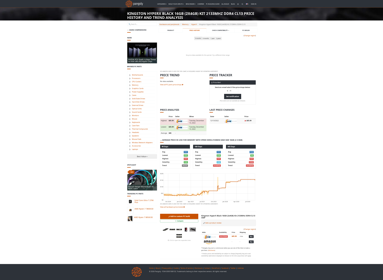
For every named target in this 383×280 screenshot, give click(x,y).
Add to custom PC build (180, 216)
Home (151, 268)
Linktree (240, 268)
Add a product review (213, 223)
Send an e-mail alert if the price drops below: (232, 87)
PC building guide (213, 4)
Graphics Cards (138, 88)
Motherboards (137, 75)
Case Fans (135, 125)
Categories (161, 4)
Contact (207, 268)
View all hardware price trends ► (172, 207)
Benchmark (190, 4)
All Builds (225, 4)
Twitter (233, 268)
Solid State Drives (138, 98)
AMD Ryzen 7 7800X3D (144, 209)
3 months (198, 38)
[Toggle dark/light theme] (238, 4)
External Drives (137, 105)
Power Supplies (138, 92)
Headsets (135, 132)
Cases (134, 95)
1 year (213, 38)
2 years (218, 38)
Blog (233, 4)
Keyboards (136, 122)
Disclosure (211, 250)
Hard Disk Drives (138, 102)
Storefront (216, 268)
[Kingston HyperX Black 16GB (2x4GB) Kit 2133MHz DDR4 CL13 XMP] (165, 229)
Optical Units (137, 109)
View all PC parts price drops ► (172, 85)
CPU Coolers (136, 82)
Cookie (176, 268)
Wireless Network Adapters (142, 142)
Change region (249, 35)
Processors (136, 78)
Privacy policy (167, 268)
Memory (135, 85)
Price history (194, 30)
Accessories (136, 146)
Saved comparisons (137, 30)
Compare (200, 4)
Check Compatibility (220, 30)
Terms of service (186, 268)
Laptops (135, 149)
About (157, 268)
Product (170, 30)
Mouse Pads (136, 139)
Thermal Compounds (140, 129)
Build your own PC (176, 4)
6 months (206, 38)
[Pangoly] (134, 2)
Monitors (135, 115)
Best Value (141, 156)
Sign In (253, 4)
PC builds (246, 30)
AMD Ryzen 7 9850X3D (143, 217)
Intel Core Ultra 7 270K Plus (144, 201)
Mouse (134, 119)
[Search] (242, 4)
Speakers (135, 136)
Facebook (225, 268)
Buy (251, 236)
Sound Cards (137, 112)
